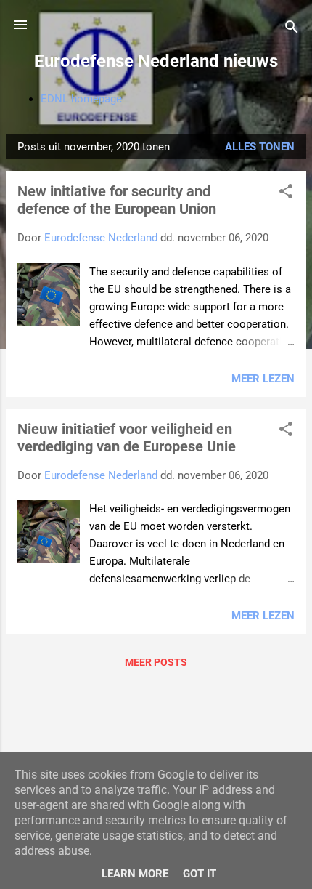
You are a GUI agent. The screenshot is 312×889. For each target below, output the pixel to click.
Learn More (135, 873)
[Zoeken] (291, 29)
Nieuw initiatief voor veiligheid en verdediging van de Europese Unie (126, 437)
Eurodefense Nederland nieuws (156, 61)
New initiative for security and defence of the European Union (116, 199)
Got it (199, 873)
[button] (286, 193)
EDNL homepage (81, 98)
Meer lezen (263, 378)
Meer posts (156, 662)
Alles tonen (260, 146)
